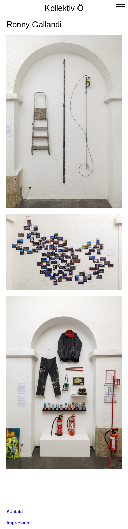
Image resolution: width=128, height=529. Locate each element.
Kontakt (14, 511)
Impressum (18, 522)
